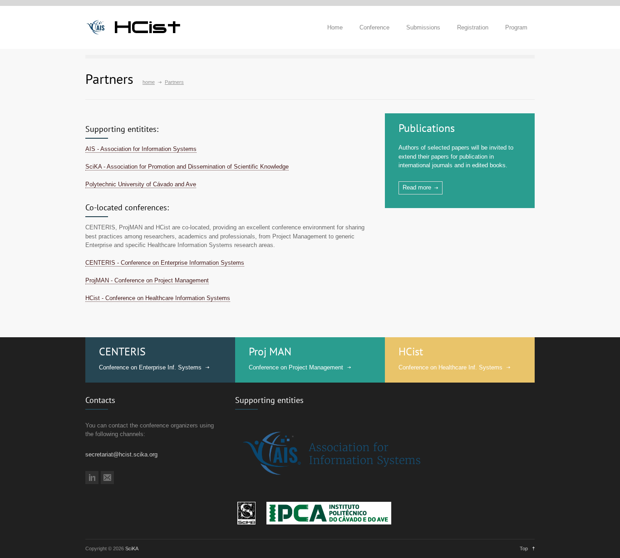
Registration (472, 27)
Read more (417, 187)
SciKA (131, 548)
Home (335, 27)
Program (516, 27)
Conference (374, 27)
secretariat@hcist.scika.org (121, 454)
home (149, 82)
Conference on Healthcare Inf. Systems (450, 367)
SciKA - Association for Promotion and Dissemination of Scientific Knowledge (187, 166)
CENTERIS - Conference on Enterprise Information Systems (164, 262)
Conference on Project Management (296, 367)
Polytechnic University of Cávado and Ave (140, 184)
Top (524, 548)
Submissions (423, 27)
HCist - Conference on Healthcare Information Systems (157, 298)
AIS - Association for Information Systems (141, 149)
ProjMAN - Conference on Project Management (147, 280)
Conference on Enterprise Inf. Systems (150, 367)
